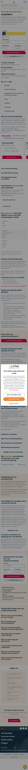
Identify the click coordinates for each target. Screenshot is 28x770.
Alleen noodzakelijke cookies (14, 394)
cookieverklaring (15, 390)
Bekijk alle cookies (14, 403)
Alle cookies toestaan (14, 399)
